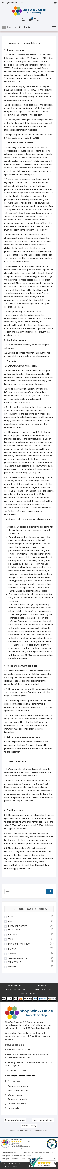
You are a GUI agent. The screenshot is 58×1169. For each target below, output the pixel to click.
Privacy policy (14, 1108)
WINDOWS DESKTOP (17, 958)
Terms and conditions (18, 1090)
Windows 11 (14, 967)
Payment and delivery (17, 1104)
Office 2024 (14, 930)
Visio (11, 939)
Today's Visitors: (14, 989)
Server (12, 954)
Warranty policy (15, 1095)
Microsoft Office (17, 926)
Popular (12, 949)
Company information (18, 1086)
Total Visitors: (25, 994)
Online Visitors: (15, 985)
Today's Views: (41, 985)
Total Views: (39, 989)
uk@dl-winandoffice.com (15, 2)
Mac (10, 921)
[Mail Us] (3, 2)
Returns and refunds (17, 1099)
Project (12, 935)
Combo (11, 917)
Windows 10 (14, 962)
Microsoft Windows (19, 944)
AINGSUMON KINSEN (11, 1163)
